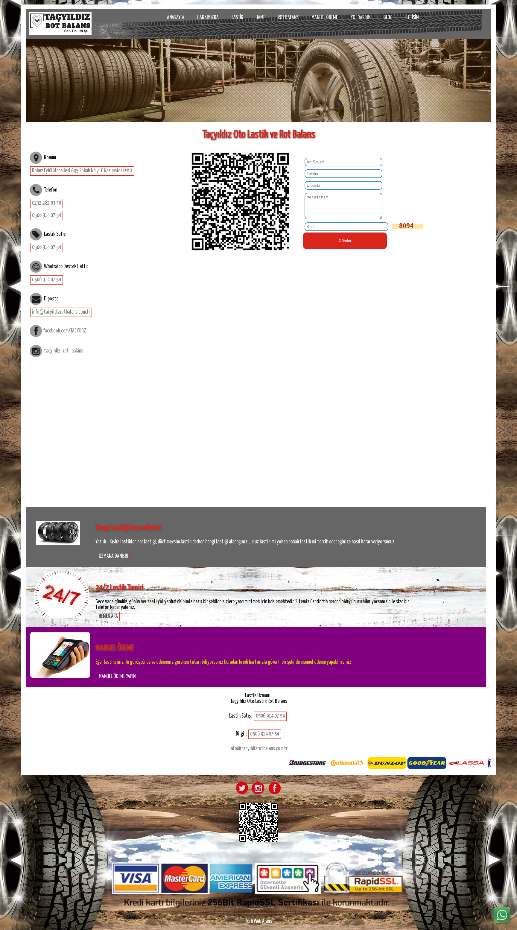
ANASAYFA (175, 17)
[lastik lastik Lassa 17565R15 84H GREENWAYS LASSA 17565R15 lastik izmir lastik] (60, 556)
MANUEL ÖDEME (324, 17)
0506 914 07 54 (46, 215)
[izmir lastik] (60, 23)
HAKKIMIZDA (208, 17)
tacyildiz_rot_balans (63, 351)
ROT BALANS (288, 17)
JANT (260, 17)
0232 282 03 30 (46, 203)
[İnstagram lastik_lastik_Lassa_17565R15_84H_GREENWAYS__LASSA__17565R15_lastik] (257, 794)
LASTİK (237, 17)
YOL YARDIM (361, 17)
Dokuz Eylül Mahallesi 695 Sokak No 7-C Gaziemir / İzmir (82, 171)
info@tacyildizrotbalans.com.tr (61, 312)
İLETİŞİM (412, 17)
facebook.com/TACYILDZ (64, 331)
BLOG (388, 17)
